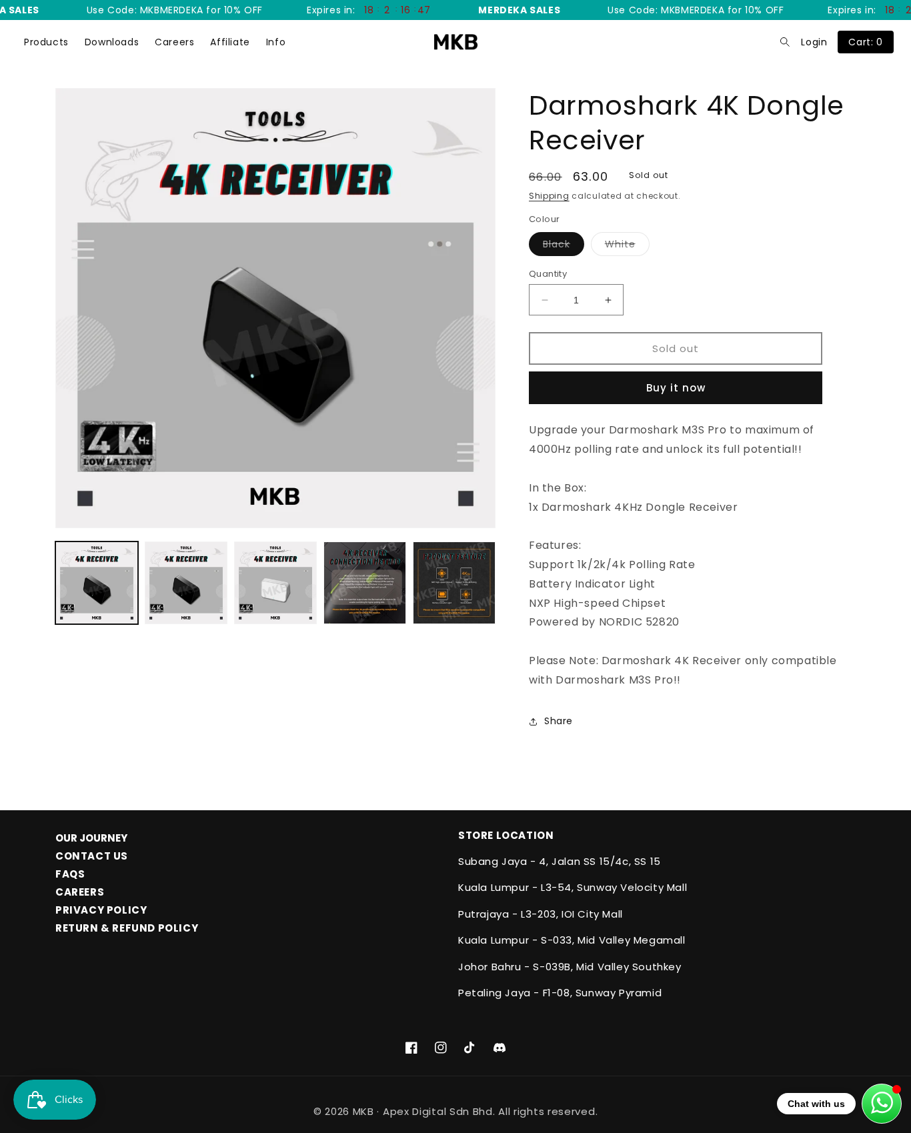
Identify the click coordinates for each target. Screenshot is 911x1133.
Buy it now (676, 388)
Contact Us (91, 856)
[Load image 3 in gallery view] (275, 582)
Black (563, 246)
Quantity (548, 273)
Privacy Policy (101, 910)
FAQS (70, 874)
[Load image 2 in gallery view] (186, 582)
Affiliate (229, 42)
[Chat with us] (882, 1104)
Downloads (112, 42)
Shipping (549, 195)
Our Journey (91, 838)
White (627, 246)
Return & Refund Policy (126, 928)
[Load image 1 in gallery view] (96, 582)
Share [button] (558, 721)
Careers (174, 42)
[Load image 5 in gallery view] (454, 582)
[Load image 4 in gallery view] (364, 582)
